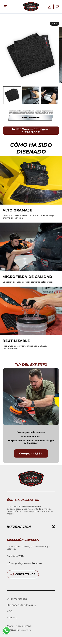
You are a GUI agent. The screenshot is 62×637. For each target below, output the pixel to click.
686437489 (17, 555)
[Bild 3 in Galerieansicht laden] (49, 95)
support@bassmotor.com (26, 563)
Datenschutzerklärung (21, 605)
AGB (10, 611)
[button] (5, 7)
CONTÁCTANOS (25, 574)
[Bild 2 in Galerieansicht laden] (31, 95)
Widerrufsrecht (17, 598)
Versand (12, 617)
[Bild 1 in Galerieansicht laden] (12, 95)
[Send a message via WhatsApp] (6, 630)
